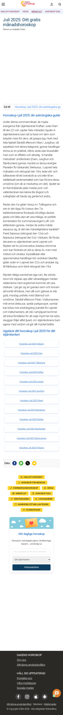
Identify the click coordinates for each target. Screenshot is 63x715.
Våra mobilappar (26, 683)
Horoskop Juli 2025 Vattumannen (31, 438)
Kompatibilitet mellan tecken (33, 504)
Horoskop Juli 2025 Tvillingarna (31, 362)
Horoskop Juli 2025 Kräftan (31, 372)
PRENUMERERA (31, 567)
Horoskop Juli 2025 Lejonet (31, 381)
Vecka (25, 11)
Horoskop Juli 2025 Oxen (32, 353)
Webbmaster (50, 704)
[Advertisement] (31, 69)
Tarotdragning (21, 499)
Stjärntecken (33, 509)
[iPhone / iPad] (36, 696)
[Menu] (3, 4)
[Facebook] (14, 463)
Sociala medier (25, 688)
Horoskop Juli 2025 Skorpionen (31, 410)
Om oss (21, 660)
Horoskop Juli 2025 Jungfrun (31, 391)
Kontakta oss (24, 678)
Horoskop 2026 (52, 11)
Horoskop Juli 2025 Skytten (31, 419)
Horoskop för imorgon (33, 482)
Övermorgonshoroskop (25, 488)
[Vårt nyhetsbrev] (52, 4)
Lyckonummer (45, 499)
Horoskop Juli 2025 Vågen (31, 400)
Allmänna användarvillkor (31, 665)
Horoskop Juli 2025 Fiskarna (31, 447)
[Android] (44, 696)
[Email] (34, 463)
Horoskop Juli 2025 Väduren (31, 343)
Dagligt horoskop (10, 11)
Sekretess (37, 704)
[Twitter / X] (28, 463)
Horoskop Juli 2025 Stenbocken (31, 428)
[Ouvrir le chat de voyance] (56, 693)
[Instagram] (27, 696)
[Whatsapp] (21, 463)
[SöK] (60, 4)
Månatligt (37, 11)
